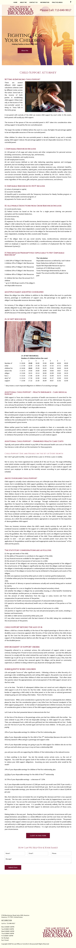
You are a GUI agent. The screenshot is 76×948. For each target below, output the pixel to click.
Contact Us (33, 2)
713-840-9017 (63, 10)
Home (15, 2)
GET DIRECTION (6, 920)
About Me (23, 2)
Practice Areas (57, 2)
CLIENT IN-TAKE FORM (38, 836)
